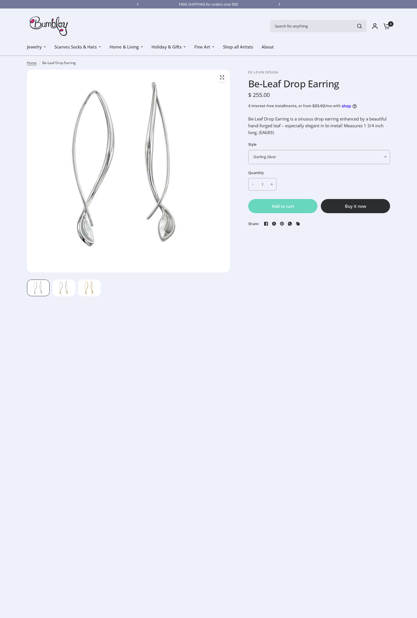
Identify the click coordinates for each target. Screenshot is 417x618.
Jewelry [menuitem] (34, 47)
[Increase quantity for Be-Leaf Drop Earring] (271, 184)
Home (32, 62)
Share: (253, 224)
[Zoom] (222, 77)
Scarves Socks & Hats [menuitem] (75, 47)
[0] (385, 26)
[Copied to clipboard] (297, 223)
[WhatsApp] (290, 223)
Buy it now (355, 206)
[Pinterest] (282, 223)
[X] (274, 223)
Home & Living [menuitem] (124, 47)
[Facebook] (266, 223)
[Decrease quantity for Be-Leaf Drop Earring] (253, 184)
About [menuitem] (268, 47)
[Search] (359, 26)
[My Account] (374, 26)
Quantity (256, 172)
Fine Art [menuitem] (202, 47)
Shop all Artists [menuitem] (238, 47)
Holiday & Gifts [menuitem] (166, 47)
